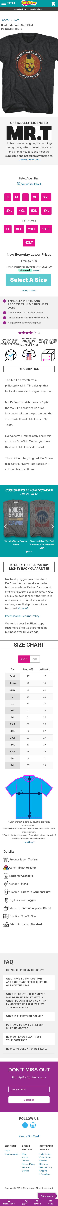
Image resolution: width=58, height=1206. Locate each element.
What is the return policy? (24, 1016)
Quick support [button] (47, 1196)
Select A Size (28, 279)
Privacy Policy (28, 1164)
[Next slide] (52, 526)
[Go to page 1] (27, 552)
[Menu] (3, 4)
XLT (19, 229)
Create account (11, 1154)
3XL (9, 211)
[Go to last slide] (5, 526)
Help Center (45, 1154)
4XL (22, 211)
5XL (34, 211)
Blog (24, 1154)
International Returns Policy (22, 616)
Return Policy (45, 1167)
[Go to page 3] (31, 551)
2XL (46, 197)
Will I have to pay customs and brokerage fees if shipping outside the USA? (27, 982)
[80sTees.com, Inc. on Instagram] (33, 1125)
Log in (7, 1150)
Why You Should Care (29, 159)
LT (7, 229)
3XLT (46, 229)
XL (35, 197)
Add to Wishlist (29, 290)
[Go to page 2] (29, 551)
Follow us (29, 1119)
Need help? (29, 842)
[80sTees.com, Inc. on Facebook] (25, 1125)
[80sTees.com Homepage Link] (29, 5)
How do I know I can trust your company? (23, 1039)
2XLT (32, 229)
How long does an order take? (26, 1049)
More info (23, 608)
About (25, 1157)
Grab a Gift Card (29, 1136)
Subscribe (29, 1100)
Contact (25, 1160)
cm (35, 659)
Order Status (45, 1157)
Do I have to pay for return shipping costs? (24, 1027)
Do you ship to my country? (25, 970)
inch (24, 659)
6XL (46, 211)
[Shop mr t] (29, 139)
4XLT (29, 243)
